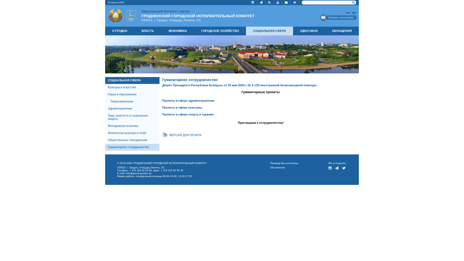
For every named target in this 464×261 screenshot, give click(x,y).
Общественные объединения (127, 140)
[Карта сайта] (278, 2)
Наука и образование (122, 94)
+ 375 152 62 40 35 (172, 170)
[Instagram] (253, 2)
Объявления (277, 167)
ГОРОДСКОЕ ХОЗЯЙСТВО (220, 30)
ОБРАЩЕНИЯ (342, 30)
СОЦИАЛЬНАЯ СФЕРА (124, 80)
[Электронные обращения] (286, 2)
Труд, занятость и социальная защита (128, 117)
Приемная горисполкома (340, 17)
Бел (354, 13)
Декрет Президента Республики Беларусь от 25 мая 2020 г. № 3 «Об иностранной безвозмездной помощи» (239, 85)
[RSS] (270, 2)
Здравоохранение (120, 108)
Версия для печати (185, 135)
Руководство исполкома (284, 163)
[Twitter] (343, 168)
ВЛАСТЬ (148, 30)
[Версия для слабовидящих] (295, 2)
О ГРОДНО (119, 30)
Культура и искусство (122, 87)
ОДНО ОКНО (309, 30)
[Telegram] (261, 2)
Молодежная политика (123, 125)
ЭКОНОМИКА (177, 30)
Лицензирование (122, 101)
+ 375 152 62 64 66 (140, 170)
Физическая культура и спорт (127, 132)
